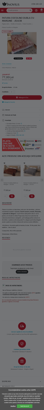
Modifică (13, 406)
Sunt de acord (24, 406)
